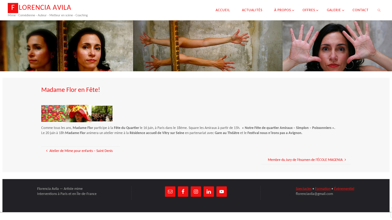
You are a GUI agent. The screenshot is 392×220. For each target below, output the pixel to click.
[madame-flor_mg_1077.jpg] (78, 114)
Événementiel (344, 189)
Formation (323, 189)
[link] (379, 10)
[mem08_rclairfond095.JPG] (101, 114)
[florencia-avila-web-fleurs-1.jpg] (53, 114)
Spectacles (304, 189)
